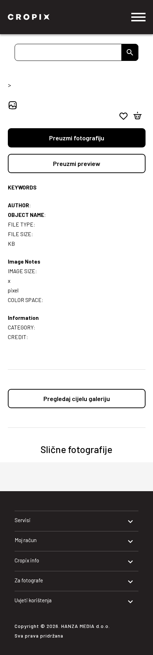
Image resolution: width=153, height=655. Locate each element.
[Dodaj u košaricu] (137, 116)
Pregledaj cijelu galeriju (76, 398)
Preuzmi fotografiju (76, 138)
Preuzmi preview (76, 163)
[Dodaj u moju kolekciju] (123, 116)
